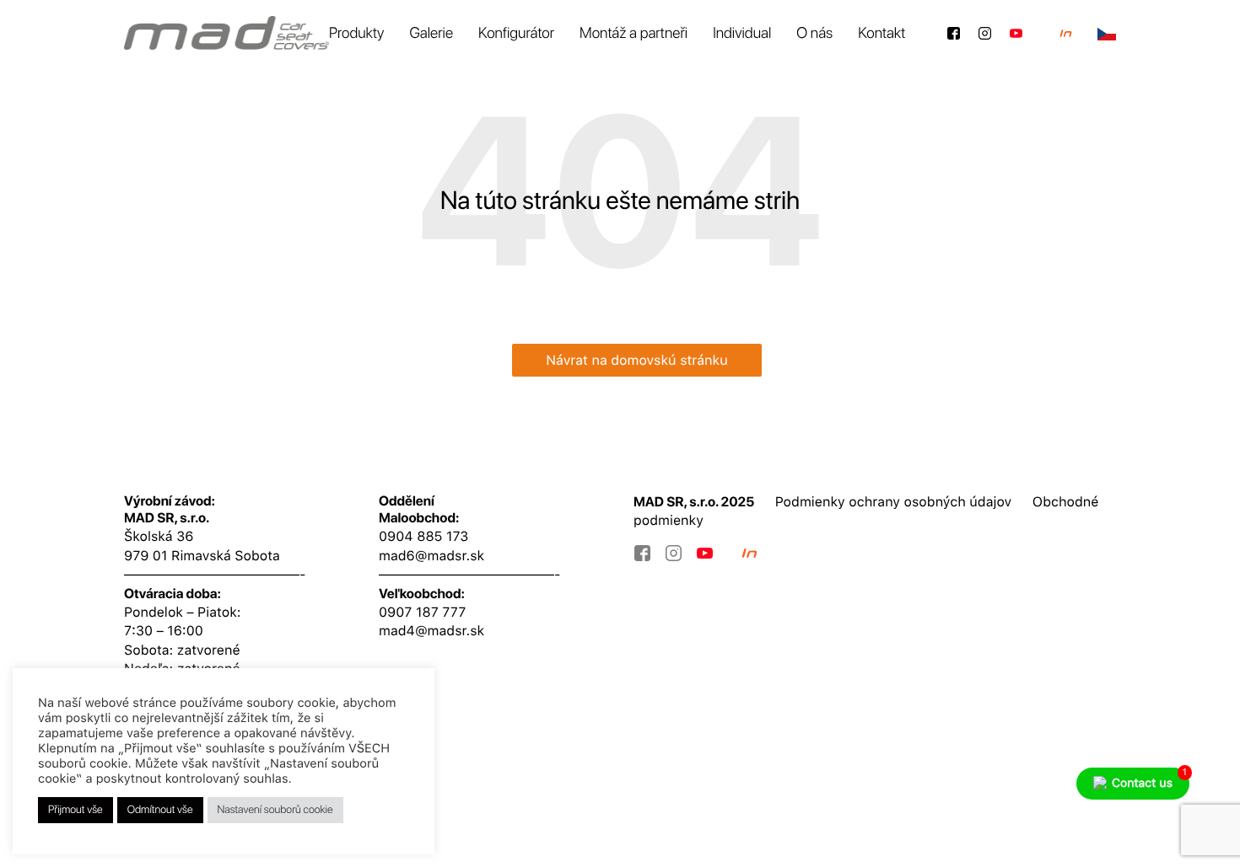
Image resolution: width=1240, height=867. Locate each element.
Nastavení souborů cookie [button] (275, 810)
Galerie (431, 33)
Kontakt (881, 33)
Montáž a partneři (633, 33)
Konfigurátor (516, 33)
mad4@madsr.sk (431, 631)
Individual (742, 33)
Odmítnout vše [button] (160, 810)
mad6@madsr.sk (431, 556)
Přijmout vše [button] (75, 810)
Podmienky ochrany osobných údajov (893, 502)
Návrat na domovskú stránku (637, 360)
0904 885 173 (423, 536)
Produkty (357, 33)
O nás (814, 33)
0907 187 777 (422, 612)
